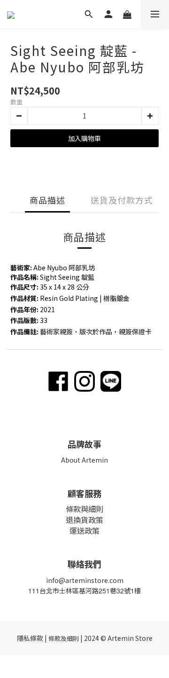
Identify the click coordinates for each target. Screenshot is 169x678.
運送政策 (84, 530)
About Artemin (84, 460)
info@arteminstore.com (84, 580)
